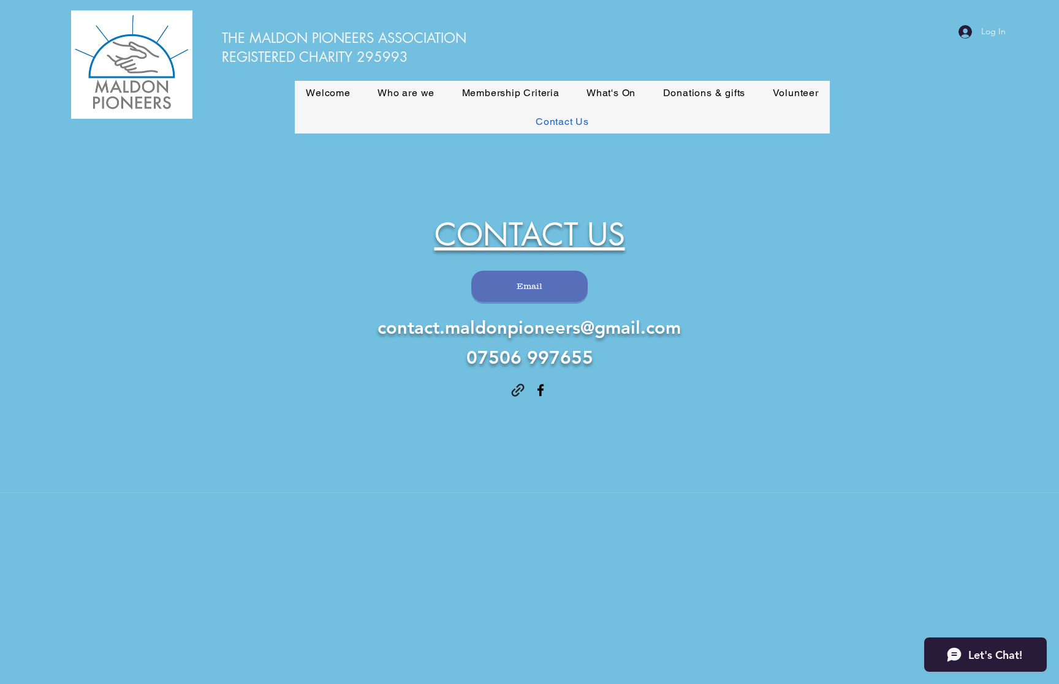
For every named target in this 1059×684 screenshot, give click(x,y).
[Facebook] (540, 390)
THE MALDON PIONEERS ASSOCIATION (344, 38)
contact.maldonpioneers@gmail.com (529, 327)
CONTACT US (530, 234)
